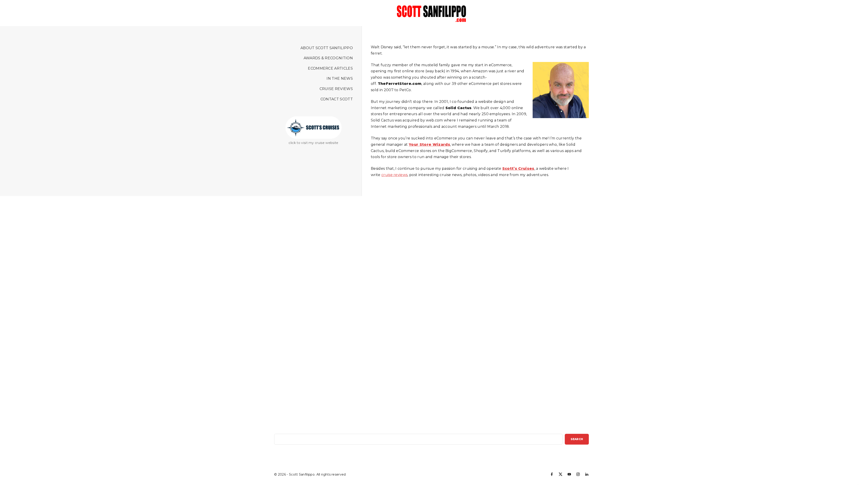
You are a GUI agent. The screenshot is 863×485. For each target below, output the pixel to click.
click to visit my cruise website (313, 143)
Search (577, 439)
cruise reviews (394, 175)
